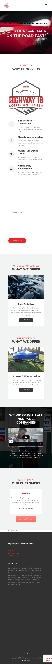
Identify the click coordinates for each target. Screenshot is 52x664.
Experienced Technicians (25, 122)
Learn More (17, 212)
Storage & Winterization (26, 376)
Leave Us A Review (26, 519)
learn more (26, 320)
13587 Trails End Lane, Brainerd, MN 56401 (15, 552)
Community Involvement (25, 167)
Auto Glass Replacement (26, 304)
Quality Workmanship (30, 137)
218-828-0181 (12, 555)
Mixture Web (26, 660)
